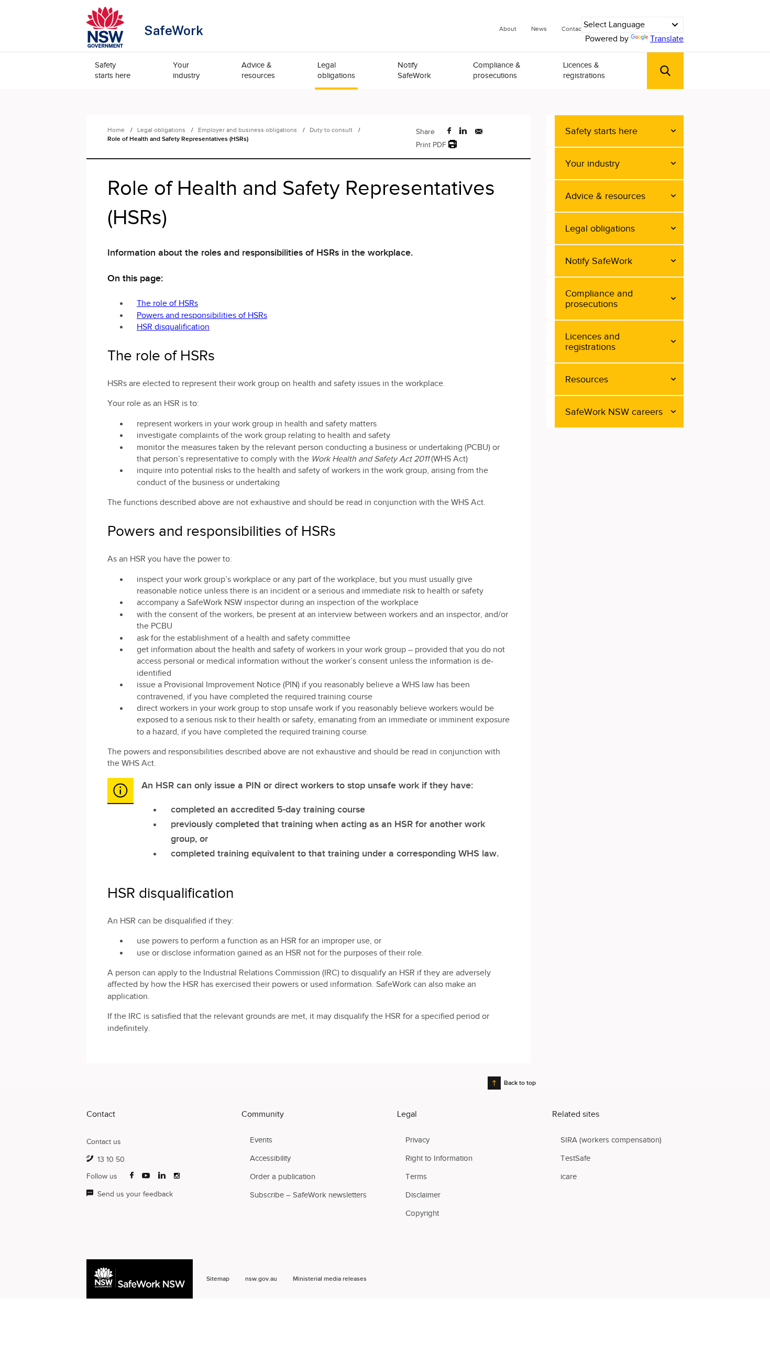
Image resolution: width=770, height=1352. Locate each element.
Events (261, 1140)
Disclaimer (423, 1195)
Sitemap (217, 1278)
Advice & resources (258, 70)
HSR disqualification (173, 327)
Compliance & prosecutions (497, 70)
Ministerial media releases (330, 1278)
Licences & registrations (584, 70)
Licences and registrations (592, 341)
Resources (586, 379)
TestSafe (575, 1158)
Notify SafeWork (414, 70)
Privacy (417, 1140)
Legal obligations (336, 70)
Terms (416, 1176)
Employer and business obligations (248, 130)
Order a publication (282, 1176)
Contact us (103, 1142)
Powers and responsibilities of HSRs (202, 315)
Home (116, 130)
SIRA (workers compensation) (611, 1140)
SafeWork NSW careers (614, 411)
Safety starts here (112, 70)
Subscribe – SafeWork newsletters (308, 1195)
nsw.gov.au (261, 1278)
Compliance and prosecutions (599, 298)
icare (568, 1176)
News (539, 28)
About (507, 28)
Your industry (186, 70)
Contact (573, 28)
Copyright (422, 1213)
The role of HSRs (167, 303)
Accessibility (270, 1158)
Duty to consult (332, 130)
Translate (667, 38)
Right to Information (438, 1158)
